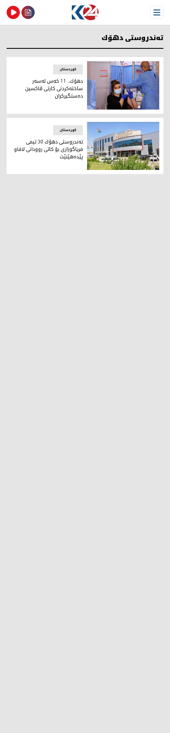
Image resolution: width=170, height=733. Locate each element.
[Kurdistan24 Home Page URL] (85, 12)
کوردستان (68, 69)
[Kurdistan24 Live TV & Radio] (13, 12)
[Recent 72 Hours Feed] (28, 12)
